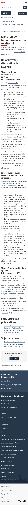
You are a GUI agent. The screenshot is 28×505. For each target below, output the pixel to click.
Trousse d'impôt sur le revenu (14, 326)
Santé (3, 432)
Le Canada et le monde (8, 458)
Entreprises (4, 425)
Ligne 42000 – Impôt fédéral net (14, 346)
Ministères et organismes (8, 404)
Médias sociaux (5, 486)
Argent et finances (6, 461)
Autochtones (5, 469)
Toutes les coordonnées (8, 400)
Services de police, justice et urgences (12, 450)
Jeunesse (3, 476)
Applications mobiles (7, 490)
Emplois (3, 413)
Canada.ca (4, 18)
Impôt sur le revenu (8, 21)
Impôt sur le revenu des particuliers (12, 24)
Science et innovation (7, 465)
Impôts (11, 18)
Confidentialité (5, 501)
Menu (7, 13)
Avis (2, 497)
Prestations (4, 428)
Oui (11, 358)
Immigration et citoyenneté (9, 417)
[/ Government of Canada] (10, 2)
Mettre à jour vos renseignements (11, 385)
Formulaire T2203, (14, 330)
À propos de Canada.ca (8, 494)
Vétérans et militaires (7, 472)
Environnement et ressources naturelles (13, 439)
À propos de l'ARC (6, 388)
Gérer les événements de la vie (10, 480)
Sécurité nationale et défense (9, 443)
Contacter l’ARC (5, 381)
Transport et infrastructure (9, 454)
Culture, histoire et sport (8, 447)
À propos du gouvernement (9, 407)
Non (16, 358)
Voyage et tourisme (7, 421)
